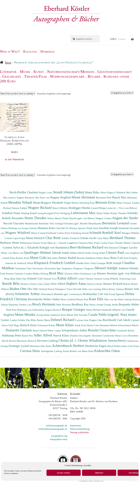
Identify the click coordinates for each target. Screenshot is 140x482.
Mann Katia (88, 351)
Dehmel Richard (63, 320)
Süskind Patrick (47, 289)
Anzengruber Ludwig (52, 351)
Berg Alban (10, 278)
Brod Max (57, 273)
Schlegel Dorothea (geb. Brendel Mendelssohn (78, 223)
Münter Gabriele (132, 242)
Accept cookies (63, 472)
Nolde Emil (93, 228)
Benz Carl (116, 257)
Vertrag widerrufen (79, 432)
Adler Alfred (43, 335)
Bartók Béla (11, 283)
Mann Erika (92, 192)
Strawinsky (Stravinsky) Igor (47, 268)
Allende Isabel (61, 252)
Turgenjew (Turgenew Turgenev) (78, 268)
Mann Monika (25, 314)
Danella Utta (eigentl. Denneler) (86, 335)
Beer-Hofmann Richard (87, 247)
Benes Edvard (40, 330)
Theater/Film (35, 76)
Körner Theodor (118, 213)
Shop (8, 62)
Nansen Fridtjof (20, 208)
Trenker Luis (25, 304)
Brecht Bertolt (9, 340)
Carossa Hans (30, 351)
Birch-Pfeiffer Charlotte (24, 192)
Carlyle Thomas (86, 278)
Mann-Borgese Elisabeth (48, 202)
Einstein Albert (72, 273)
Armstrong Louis (127, 278)
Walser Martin (54, 218)
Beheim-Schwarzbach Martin (124, 325)
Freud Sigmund (117, 294)
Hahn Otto (21, 278)
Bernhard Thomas (122, 238)
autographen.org (59, 435)
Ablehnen (99, 472)
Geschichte (11, 76)
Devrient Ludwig (48, 340)
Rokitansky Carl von (96, 294)
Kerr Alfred (58, 283)
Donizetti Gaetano (19, 330)
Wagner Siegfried (61, 197)
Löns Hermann (102, 325)
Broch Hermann (44, 304)
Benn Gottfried (68, 299)
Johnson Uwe (50, 278)
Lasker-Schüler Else (20, 320)
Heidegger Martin (79, 208)
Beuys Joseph (97, 304)
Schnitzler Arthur (28, 294)
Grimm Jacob (88, 238)
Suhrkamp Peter (12, 335)
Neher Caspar (54, 330)
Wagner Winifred (18, 233)
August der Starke (125, 218)
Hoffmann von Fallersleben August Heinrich (39, 309)
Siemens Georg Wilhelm (106, 278)
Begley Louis (46, 192)
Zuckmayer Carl (88, 273)
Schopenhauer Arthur (75, 330)
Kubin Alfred (67, 278)
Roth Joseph (114, 263)
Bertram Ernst (106, 202)
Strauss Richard (113, 283)
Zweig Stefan (43, 315)
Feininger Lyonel (19, 346)
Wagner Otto (96, 320)
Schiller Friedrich (71, 238)
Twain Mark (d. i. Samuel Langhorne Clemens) (64, 242)
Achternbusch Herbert (68, 346)
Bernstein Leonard (116, 223)
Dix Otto (33, 289)
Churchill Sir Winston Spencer (71, 228)
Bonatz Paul (82, 299)
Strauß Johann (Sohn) (69, 192)
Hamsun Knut (47, 228)
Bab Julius (53, 258)
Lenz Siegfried (132, 252)
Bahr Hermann (64, 304)
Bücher (94, 76)
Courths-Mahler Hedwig (36, 273)
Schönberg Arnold (80, 233)
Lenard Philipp (98, 208)
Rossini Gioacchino (102, 330)
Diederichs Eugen (96, 346)
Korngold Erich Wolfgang (57, 213)
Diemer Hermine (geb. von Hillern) (118, 273)
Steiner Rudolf (68, 257)
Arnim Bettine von (72, 351)
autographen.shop (58, 439)
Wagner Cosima (104, 218)
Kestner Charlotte (15, 273)
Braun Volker (103, 213)
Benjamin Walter (129, 304)
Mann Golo (38, 257)
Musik (25, 71)
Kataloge (30, 51)
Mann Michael (93, 309)
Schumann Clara (23, 268)
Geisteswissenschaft (114, 71)
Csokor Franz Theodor (112, 242)
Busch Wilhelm (60, 208)
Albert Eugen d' (108, 192)
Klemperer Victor (64, 289)
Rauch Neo (28, 335)
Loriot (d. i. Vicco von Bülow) (121, 208)
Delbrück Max (123, 192)
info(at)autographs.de (56, 425)
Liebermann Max (84, 213)
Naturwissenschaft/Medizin (70, 71)
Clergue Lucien (128, 247)
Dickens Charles (28, 284)
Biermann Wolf (104, 197)
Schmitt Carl (35, 278)
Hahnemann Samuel (30, 242)
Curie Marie (103, 238)
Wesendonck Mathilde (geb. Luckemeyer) (62, 294)
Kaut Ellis (96, 299)
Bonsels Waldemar (86, 258)
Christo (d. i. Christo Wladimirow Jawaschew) (92, 340)
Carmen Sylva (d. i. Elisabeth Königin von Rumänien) (36, 247)
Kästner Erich (23, 258)
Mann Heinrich (35, 238)
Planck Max (119, 197)
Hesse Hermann (84, 197)
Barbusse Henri (10, 242)
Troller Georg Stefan (95, 252)
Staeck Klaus (61, 335)
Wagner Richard (40, 208)
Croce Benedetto (130, 335)
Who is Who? (10, 51)
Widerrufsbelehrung (80, 429)
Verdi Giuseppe (98, 263)
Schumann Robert (46, 325)
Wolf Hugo (14, 325)
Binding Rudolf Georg (32, 213)
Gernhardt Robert (125, 330)
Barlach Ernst (28, 325)
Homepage (47, 51)
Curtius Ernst (64, 233)
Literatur (8, 71)
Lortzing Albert (101, 289)
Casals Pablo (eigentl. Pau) (108, 314)
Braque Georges (74, 309)
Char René (53, 238)
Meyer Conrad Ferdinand (44, 233)
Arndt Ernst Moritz (84, 325)
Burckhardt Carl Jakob (117, 320)
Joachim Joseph (109, 228)
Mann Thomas (124, 202)
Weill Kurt (11, 309)
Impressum (75, 425)
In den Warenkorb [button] (14, 159)
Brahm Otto (18, 289)
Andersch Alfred (25, 263)
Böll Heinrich (111, 247)
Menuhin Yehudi (20, 202)
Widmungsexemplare (67, 76)
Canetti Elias (9, 258)
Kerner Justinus (117, 289)
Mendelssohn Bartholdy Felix (40, 223)
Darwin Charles (95, 284)
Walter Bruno (103, 258)
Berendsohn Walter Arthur (44, 299)
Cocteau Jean (82, 320)
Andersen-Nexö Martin (62, 315)
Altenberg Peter (87, 202)
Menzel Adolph (106, 268)
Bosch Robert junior (117, 346)
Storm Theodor (35, 218)
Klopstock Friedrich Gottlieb (55, 263)
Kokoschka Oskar (107, 351)
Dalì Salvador (81, 315)
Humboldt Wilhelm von (113, 309)
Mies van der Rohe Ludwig (118, 299)
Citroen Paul (115, 252)
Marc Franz (94, 242)
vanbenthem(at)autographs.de (52, 429)
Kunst (38, 71)
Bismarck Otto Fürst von (37, 197)
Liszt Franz (133, 346)
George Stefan (111, 304)
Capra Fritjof (19, 238)
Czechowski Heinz (112, 335)
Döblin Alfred (77, 252)
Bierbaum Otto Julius (41, 346)
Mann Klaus (65, 325)
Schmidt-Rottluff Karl (105, 233)
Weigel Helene (71, 202)
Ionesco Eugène (16, 197)
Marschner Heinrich (27, 340)
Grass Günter (44, 284)
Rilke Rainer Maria (41, 320)
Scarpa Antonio (30, 228)
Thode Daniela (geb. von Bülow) (79, 218)
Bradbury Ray (81, 304)
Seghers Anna (76, 283)
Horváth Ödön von (83, 289)
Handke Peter (83, 263)
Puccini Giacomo (14, 223)
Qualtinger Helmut (38, 252)
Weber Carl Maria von (12, 252)
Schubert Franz (11, 213)
